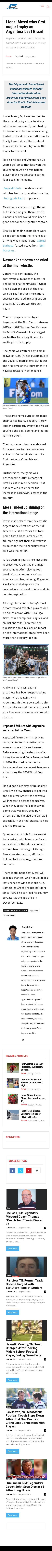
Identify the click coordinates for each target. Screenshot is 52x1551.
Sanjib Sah (19, 56)
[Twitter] (20, 1170)
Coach (9, 1208)
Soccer (9, 56)
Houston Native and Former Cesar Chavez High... (32, 1082)
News (23, 1073)
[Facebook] (12, 1170)
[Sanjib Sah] (13, 983)
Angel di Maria (12, 188)
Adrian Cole (11, 1228)
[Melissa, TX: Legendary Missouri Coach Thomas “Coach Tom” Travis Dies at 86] (26, 1199)
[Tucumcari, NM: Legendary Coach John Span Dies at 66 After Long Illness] (26, 1469)
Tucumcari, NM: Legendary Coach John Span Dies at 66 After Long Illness (25, 1486)
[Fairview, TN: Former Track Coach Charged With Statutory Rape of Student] (26, 1266)
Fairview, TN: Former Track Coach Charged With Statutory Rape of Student (24, 1284)
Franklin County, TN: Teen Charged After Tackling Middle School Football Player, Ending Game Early (23, 1350)
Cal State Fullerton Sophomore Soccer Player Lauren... (31, 1113)
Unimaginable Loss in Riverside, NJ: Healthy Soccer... (32, 1066)
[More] (37, 1170)
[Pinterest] (28, 1170)
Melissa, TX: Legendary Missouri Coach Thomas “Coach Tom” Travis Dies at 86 (24, 1218)
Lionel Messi (9, 915)
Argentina (34, 911)
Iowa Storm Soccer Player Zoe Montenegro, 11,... (33, 1098)
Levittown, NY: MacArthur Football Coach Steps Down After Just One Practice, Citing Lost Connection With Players (25, 1419)
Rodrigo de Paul (13, 198)
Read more (12, 1249)
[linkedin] (23, 1038)
